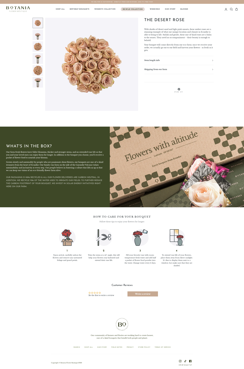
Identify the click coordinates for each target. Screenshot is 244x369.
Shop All (88, 347)
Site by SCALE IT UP (185, 365)
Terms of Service (163, 347)
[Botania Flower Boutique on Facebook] (190, 361)
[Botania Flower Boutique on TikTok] (185, 361)
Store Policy (144, 347)
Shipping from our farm (155, 69)
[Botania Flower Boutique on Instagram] (180, 361)
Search (76, 347)
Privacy (130, 347)
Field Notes (116, 347)
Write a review (142, 294)
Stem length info (152, 60)
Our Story (102, 347)
